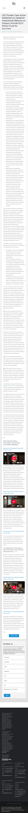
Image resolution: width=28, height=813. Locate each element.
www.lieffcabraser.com (7, 775)
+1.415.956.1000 (9, 768)
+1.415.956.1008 (8, 770)
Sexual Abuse (19, 31)
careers (7, 755)
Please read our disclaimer (5, 751)
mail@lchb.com (8, 772)
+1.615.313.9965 (21, 772)
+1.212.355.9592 (8, 787)
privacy (3, 755)
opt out (13, 810)
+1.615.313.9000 (22, 770)
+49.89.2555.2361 (19, 789)
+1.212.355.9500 (9, 785)
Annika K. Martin (12, 385)
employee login (5, 756)
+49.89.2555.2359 (21, 791)
